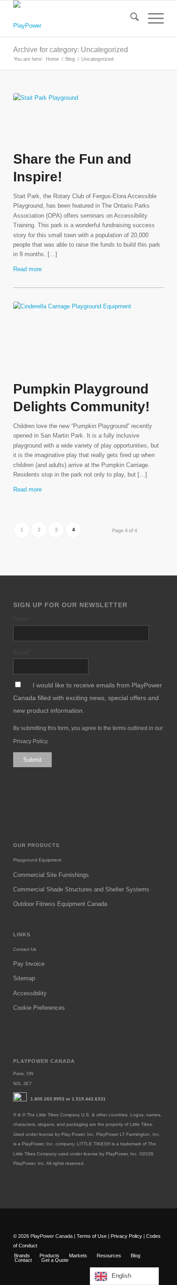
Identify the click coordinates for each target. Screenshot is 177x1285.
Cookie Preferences (39, 1007)
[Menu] (151, 18)
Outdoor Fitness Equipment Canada (60, 903)
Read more (27, 269)
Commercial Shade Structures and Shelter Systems (81, 889)
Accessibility (30, 993)
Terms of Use (92, 1236)
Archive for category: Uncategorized (70, 50)
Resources (109, 1255)
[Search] (130, 18)
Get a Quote (55, 1260)
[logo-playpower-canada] (28, 18)
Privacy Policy (30, 741)
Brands (22, 1255)
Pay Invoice (28, 963)
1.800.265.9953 (47, 1098)
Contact (23, 1260)
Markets (78, 1255)
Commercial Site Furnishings (51, 874)
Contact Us (24, 949)
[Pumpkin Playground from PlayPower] (88, 338)
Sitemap (24, 978)
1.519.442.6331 (89, 1098)
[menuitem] (130, 18)
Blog (135, 1255)
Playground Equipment (37, 859)
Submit (32, 759)
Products (49, 1255)
